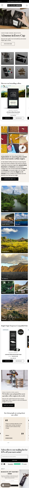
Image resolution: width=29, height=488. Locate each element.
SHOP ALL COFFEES (8, 405)
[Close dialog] (28, 470)
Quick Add (7, 118)
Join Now (14, 460)
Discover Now (8, 43)
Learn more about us (9, 179)
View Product (19, 118)
